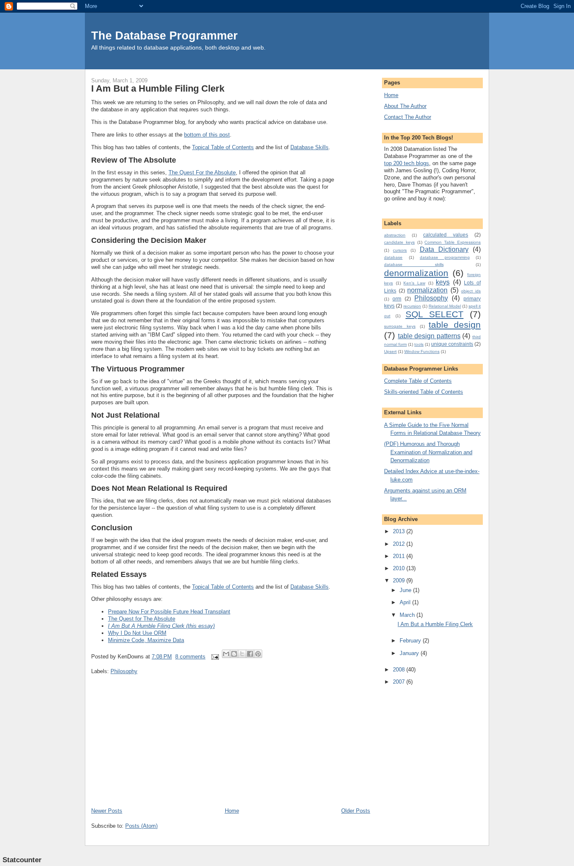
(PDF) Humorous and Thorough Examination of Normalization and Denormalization (428, 452)
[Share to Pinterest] (258, 654)
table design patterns (429, 336)
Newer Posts (106, 811)
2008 (399, 669)
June (406, 590)
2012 (399, 544)
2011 (399, 556)
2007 (399, 682)
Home (232, 811)
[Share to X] (242, 654)
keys (443, 282)
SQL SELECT (434, 314)
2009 (399, 580)
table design (455, 324)
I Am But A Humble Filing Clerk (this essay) (161, 626)
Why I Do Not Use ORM (137, 633)
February (411, 640)
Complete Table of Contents (418, 381)
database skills (414, 264)
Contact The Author (407, 117)
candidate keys (399, 242)
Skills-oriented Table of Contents (423, 392)
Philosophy (124, 671)
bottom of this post (207, 135)
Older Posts (355, 811)
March (408, 615)
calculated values (445, 234)
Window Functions (422, 351)
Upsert (390, 351)
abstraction (394, 235)
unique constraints (452, 344)
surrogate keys (400, 326)
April (406, 602)
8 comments (190, 656)
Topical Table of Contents (223, 147)
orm (396, 298)
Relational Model (445, 306)
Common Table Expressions (452, 242)
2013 (399, 531)
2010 (399, 568)
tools (419, 344)
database (393, 257)
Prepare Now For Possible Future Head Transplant (169, 611)
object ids (471, 291)
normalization (427, 290)
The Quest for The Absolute (141, 619)
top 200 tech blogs (406, 163)
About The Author (405, 106)
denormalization (416, 273)
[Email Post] (215, 656)
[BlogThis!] (234, 654)
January (410, 653)
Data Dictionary (444, 249)
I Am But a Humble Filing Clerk (157, 88)
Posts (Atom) (141, 826)
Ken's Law (414, 283)
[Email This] (226, 654)
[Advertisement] (154, 748)
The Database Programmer (164, 35)
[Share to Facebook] (250, 654)
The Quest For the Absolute (202, 172)
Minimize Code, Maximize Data (146, 640)
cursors (400, 250)
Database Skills (309, 147)
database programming (445, 257)
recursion (412, 306)
